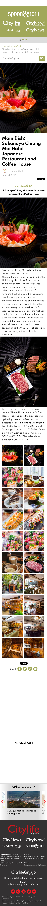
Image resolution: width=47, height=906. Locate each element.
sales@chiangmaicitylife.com (23, 883)
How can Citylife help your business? (23, 877)
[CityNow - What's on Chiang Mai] (35, 840)
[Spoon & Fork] (24, 14)
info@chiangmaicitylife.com (35, 865)
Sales (33, 858)
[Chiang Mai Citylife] (11, 23)
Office (34, 856)
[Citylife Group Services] (11, 30)
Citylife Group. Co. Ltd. (18, 897)
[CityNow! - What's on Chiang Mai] (35, 23)
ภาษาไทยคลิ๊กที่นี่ (23, 186)
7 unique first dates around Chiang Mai (23, 804)
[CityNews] (35, 30)
